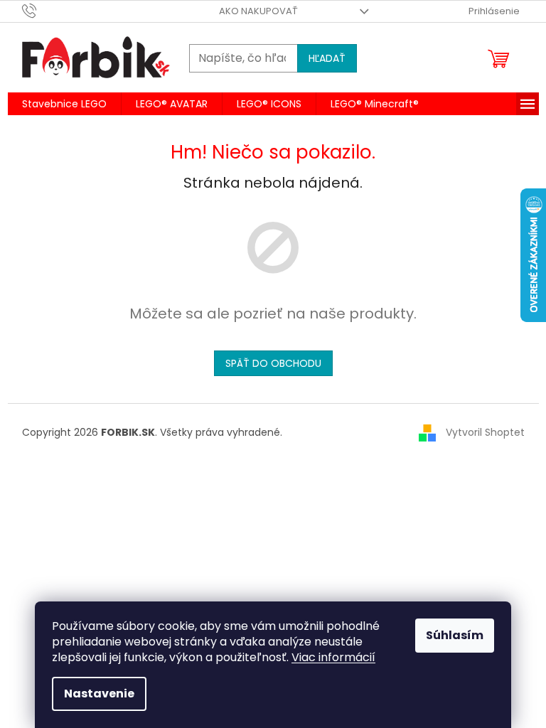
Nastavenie (99, 693)
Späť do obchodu (273, 363)
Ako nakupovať (258, 11)
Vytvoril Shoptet (485, 432)
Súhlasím (454, 635)
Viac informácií (333, 657)
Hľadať (327, 58)
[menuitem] (64, 103)
